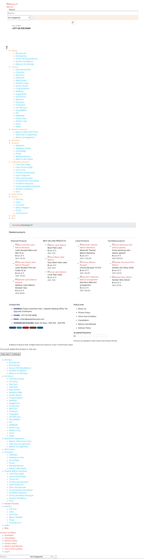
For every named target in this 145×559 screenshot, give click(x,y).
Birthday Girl (21, 53)
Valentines (20, 77)
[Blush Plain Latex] (59, 244)
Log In (7, 551)
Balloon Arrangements (25, 137)
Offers (7, 525)
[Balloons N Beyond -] (12, 5)
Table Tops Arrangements (26, 134)
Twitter (19, 328)
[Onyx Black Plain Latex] (59, 258)
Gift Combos (10, 449)
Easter (18, 124)
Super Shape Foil (23, 175)
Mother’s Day (21, 121)
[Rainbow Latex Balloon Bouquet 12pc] (26, 281)
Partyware (15, 143)
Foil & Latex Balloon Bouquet (28, 186)
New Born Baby (22, 83)
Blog (13, 218)
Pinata (18, 153)
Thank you (20, 102)
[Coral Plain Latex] (59, 271)
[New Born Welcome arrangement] (91, 278)
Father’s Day (21, 118)
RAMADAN (20, 115)
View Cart (5, 354)
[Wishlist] (72, 44)
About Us (82, 309)
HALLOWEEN (21, 110)
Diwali (11, 436)
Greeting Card (22, 213)
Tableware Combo (23, 148)
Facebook (12, 328)
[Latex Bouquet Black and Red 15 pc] (26, 246)
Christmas (20, 72)
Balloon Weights (22, 207)
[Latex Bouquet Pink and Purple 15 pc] (26, 263)
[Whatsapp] (73, 35)
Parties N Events (12, 503)
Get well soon (21, 107)
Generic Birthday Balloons (27, 58)
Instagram (33, 328)
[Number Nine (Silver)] (123, 277)
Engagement (21, 94)
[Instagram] (73, 32)
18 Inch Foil (20, 170)
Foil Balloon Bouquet (24, 183)
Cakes (18, 202)
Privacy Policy (84, 312)
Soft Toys (19, 199)
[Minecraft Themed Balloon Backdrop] (91, 246)
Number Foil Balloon (24, 61)
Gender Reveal (22, 86)
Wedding (19, 91)
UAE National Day (23, 69)
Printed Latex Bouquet (25, 172)
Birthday (14, 51)
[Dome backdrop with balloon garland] (123, 246)
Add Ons (14, 197)
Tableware (20, 145)
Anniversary (21, 96)
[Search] (33, 18)
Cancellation (83, 320)
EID (17, 113)
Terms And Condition (87, 316)
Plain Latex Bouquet (24, 178)
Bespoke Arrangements (19, 129)
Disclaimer (9, 535)
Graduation (20, 105)
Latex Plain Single (23, 164)
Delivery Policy (84, 328)
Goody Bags (21, 151)
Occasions (15, 67)
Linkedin (40, 328)
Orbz (11, 501)
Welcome (20, 99)
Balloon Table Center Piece (27, 132)
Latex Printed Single (24, 167)
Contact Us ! (8, 532)
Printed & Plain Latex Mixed (27, 181)
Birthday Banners (23, 156)
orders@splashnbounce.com (32, 319)
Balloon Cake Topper (18, 468)
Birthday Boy (21, 56)
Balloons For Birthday (25, 64)
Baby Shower (21, 80)
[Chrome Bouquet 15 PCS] (91, 263)
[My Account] (73, 39)
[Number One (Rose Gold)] (123, 263)
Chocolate (20, 205)
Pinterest (25, 328)
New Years (20, 75)
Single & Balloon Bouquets (20, 162)
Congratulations (22, 88)
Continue (16, 354)
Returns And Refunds (87, 324)
